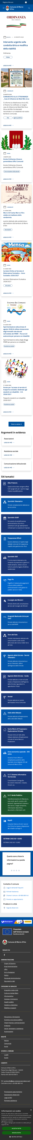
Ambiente (7, 1026)
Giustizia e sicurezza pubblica (13, 1020)
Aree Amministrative (10, 966)
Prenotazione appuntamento (13, 1092)
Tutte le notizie (15, 424)
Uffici (5, 969)
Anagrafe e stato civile (11, 990)
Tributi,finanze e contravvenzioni (14, 1023)
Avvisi (9, 37)
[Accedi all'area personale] (26, 2)
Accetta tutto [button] (16, 1128)
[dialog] (16, 1124)
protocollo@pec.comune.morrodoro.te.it (17, 1081)
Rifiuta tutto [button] (16, 1133)
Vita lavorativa (8, 996)
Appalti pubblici (9, 1002)
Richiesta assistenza (10, 1100)
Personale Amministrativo (12, 978)
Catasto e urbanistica (10, 1005)
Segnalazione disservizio (11, 1095)
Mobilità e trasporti (10, 1008)
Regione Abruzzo (8, 2)
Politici (6, 975)
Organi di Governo (9, 963)
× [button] (31, 1110)
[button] (16, 1137)
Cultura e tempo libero (11, 993)
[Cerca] (29, 8)
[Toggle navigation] (4, 8)
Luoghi (6, 1055)
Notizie (6, 1040)
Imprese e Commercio (11, 999)
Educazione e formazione (12, 1017)
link (8, 1124)
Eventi (6, 1058)
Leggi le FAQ (8, 1098)
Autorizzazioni (8, 1031)
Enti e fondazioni (9, 972)
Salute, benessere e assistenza (13, 1028)
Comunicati (10, 91)
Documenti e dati (9, 981)
